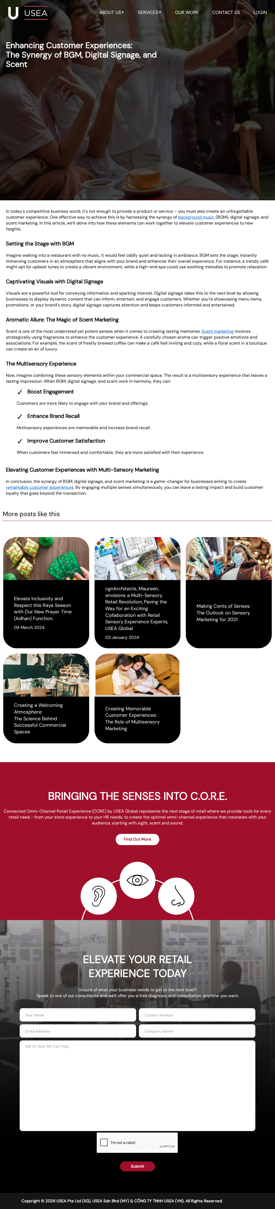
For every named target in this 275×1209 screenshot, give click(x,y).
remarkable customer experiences (40, 487)
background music (196, 217)
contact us (226, 12)
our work (187, 12)
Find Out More (137, 839)
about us (111, 12)
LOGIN (260, 12)
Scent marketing (218, 331)
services (150, 12)
